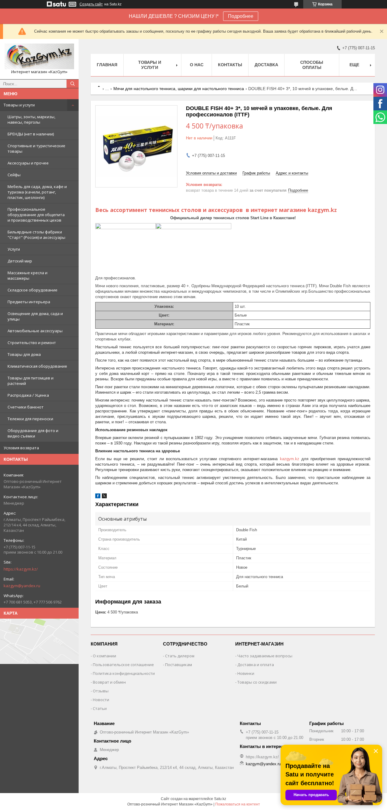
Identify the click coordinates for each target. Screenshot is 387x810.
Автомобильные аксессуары (35, 330)
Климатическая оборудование (37, 366)
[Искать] (73, 83)
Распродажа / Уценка (28, 395)
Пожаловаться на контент (237, 804)
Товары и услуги (19, 105)
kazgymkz (289, 459)
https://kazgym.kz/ (21, 569)
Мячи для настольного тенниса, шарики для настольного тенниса (178, 88)
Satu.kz (220, 799)
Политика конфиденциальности (124, 673)
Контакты (230, 64)
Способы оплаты (311, 65)
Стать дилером (179, 656)
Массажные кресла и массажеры (27, 275)
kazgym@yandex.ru (22, 585)
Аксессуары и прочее (28, 163)
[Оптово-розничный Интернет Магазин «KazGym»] (39, 56)
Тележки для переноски (30, 418)
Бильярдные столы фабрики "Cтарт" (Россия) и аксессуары (36, 234)
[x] (104, 497)
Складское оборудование (32, 290)
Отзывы (101, 691)
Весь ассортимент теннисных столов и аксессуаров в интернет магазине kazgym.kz (216, 209)
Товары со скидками (257, 682)
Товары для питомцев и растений (31, 380)
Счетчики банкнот (26, 407)
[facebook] (97, 497)
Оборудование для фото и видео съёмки (33, 433)
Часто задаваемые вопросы (264, 656)
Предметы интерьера (29, 301)
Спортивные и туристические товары (36, 148)
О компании (104, 656)
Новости (101, 699)
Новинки (245, 673)
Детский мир (20, 261)
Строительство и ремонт (32, 342)
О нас (196, 64)
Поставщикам (178, 664)
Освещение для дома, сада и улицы (35, 316)
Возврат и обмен (109, 682)
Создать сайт (91, 4)
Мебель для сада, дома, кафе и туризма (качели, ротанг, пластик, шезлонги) (37, 192)
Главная (107, 64)
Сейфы (14, 174)
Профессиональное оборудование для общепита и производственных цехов (36, 215)
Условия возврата (21, 448)
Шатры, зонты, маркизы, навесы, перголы (31, 119)
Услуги (14, 249)
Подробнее (240, 16)
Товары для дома (24, 354)
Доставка (266, 64)
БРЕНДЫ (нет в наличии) (31, 134)
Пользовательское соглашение (123, 664)
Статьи (100, 708)
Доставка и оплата (255, 664)
